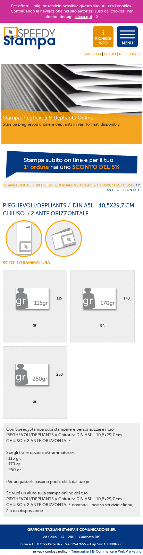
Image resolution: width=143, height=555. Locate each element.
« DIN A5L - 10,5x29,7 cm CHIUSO (106, 185)
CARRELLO (91, 54)
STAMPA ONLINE (18, 185)
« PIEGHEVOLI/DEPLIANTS (55, 185)
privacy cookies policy (50, 551)
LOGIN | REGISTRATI (122, 54)
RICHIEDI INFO (103, 40)
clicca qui (83, 17)
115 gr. (47, 312)
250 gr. (48, 388)
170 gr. (115, 312)
